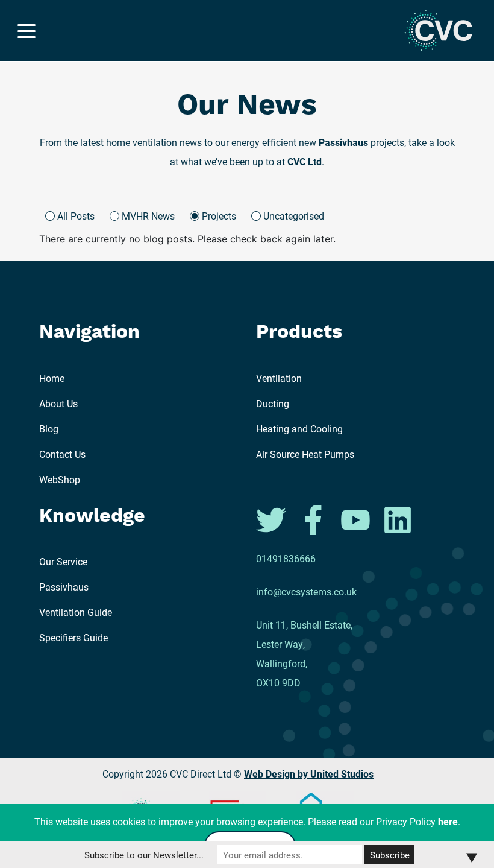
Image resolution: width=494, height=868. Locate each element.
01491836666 (286, 558)
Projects (219, 215)
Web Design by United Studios (309, 773)
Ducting (272, 403)
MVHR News (148, 215)
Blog (48, 428)
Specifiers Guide (73, 637)
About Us (58, 403)
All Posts (76, 215)
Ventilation (279, 378)
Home (51, 378)
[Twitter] (272, 518)
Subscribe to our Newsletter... (144, 855)
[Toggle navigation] (26, 30)
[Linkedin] (398, 518)
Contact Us (62, 454)
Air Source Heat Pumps (305, 454)
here (448, 821)
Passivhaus (343, 142)
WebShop (59, 479)
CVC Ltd (304, 161)
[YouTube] (356, 518)
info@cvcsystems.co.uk (306, 591)
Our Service (63, 561)
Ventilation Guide (75, 612)
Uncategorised (293, 215)
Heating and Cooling (299, 428)
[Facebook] (314, 518)
